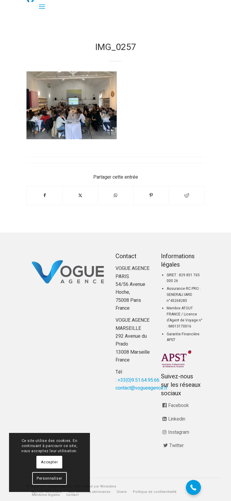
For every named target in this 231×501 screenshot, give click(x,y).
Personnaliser (49, 478)
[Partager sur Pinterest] (151, 195)
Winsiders (108, 486)
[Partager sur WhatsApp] (115, 195)
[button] (193, 487)
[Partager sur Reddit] (186, 195)
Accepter (49, 462)
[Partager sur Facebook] (44, 195)
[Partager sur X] (80, 195)
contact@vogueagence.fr (142, 388)
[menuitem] (42, 7)
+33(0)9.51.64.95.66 (138, 380)
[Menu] (42, 7)
